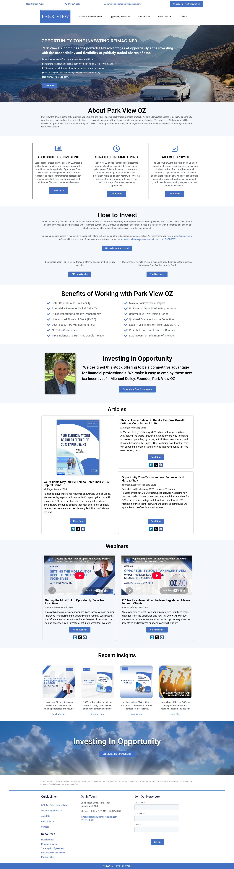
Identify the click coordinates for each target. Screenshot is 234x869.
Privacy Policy (48, 857)
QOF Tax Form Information (90, 16)
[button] (35, 3)
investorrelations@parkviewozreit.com (141, 239)
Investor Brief (47, 839)
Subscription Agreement (52, 848)
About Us (142, 16)
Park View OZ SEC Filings (53, 852)
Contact (183, 16)
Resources (163, 16)
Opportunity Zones (118, 16)
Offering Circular (49, 844)
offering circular (184, 236)
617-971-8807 (169, 239)
